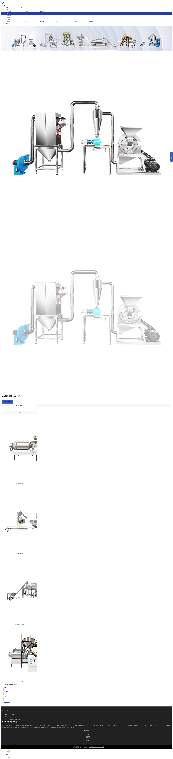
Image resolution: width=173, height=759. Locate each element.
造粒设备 (58, 22)
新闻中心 (8, 9)
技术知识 (9, 11)
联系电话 (6, 691)
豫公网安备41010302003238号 (96, 747)
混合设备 (9, 17)
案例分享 (42, 11)
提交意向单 (6, 702)
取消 (10, 702)
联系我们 (8, 23)
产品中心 (8, 13)
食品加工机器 (92, 22)
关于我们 (21, 7)
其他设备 (75, 22)
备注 (5, 696)
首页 (7, 7)
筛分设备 (25, 22)
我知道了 (8, 757)
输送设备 (42, 22)
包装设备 (9, 22)
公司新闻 (25, 11)
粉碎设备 (9, 20)
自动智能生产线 (11, 15)
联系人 (5, 687)
